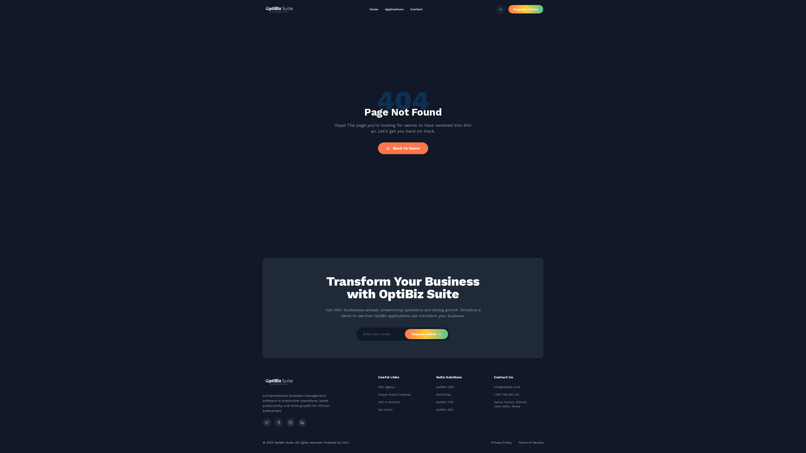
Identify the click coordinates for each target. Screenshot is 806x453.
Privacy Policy (502, 442)
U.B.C (345, 442)
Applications (394, 9)
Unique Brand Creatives (394, 394)
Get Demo (385, 409)
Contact (416, 9)
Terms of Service (530, 442)
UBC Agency (386, 387)
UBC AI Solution (389, 402)
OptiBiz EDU (444, 409)
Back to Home (406, 148)
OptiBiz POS (444, 402)
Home (374, 9)
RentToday (443, 394)
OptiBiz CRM (445, 387)
